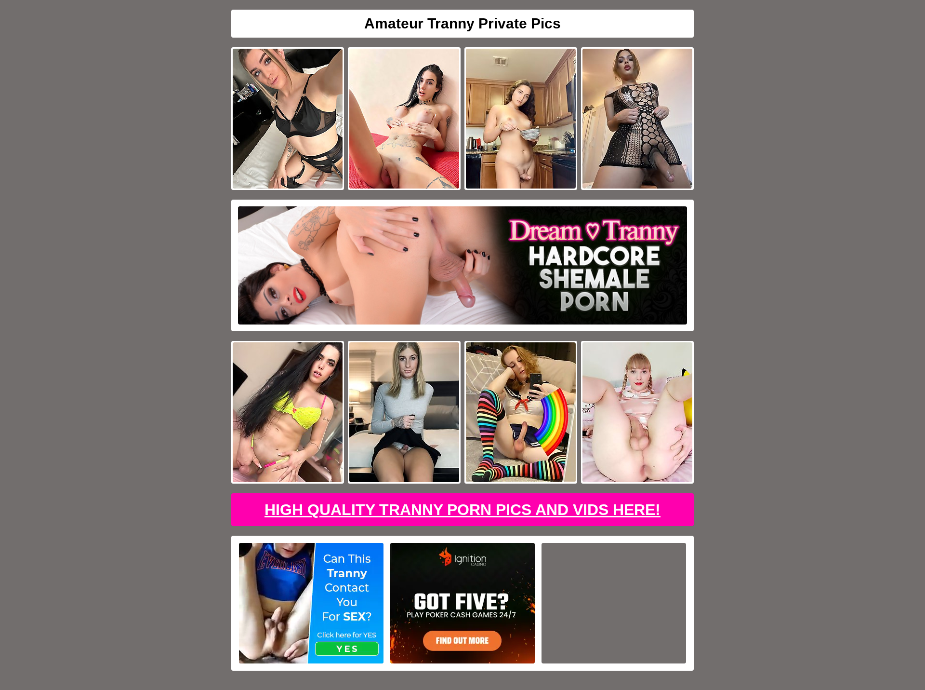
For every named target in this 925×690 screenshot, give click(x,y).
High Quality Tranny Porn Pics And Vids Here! (462, 509)
